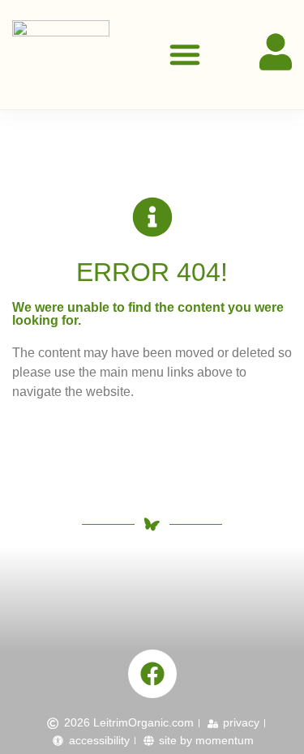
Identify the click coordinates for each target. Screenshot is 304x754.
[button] (185, 54)
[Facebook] (152, 674)
